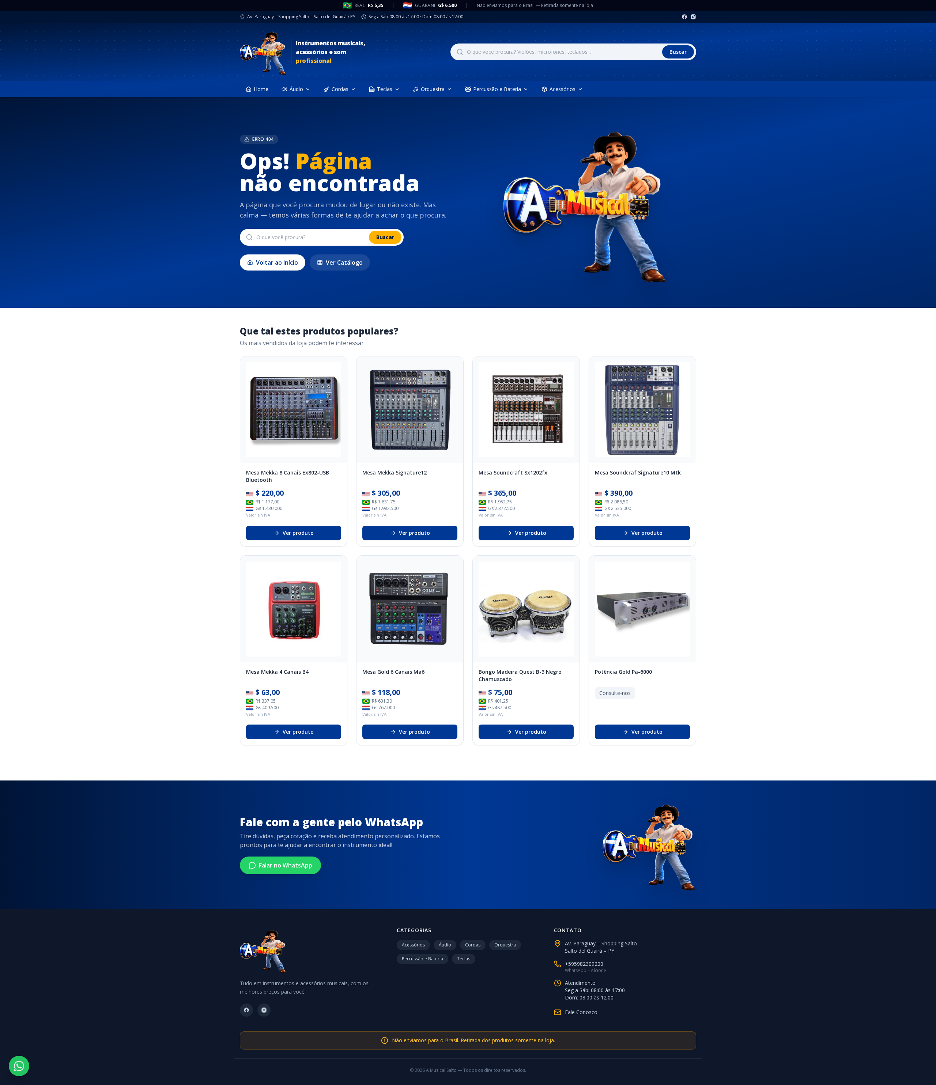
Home (261, 89)
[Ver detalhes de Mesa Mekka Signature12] (409, 409)
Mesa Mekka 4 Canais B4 (277, 671)
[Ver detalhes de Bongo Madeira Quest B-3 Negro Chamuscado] (526, 609)
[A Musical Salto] (263, 52)
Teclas (384, 89)
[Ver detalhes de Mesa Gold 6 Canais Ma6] (409, 609)
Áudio (296, 89)
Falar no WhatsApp (285, 865)
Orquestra (433, 89)
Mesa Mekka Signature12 (394, 472)
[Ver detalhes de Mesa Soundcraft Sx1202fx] (526, 409)
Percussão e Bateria (497, 89)
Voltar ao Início (277, 262)
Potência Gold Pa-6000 (623, 671)
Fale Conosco (581, 1012)
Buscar (678, 51)
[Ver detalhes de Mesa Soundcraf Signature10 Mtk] (642, 409)
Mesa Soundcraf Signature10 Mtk (638, 472)
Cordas (340, 89)
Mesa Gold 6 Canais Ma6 (393, 671)
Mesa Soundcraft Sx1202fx (513, 472)
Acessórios (562, 89)
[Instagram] (693, 17)
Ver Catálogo (344, 262)
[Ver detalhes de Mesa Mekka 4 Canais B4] (293, 609)
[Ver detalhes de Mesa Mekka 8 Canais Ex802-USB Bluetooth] (293, 409)
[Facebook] (684, 17)
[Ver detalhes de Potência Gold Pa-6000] (642, 609)
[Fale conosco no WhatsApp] (19, 1066)
